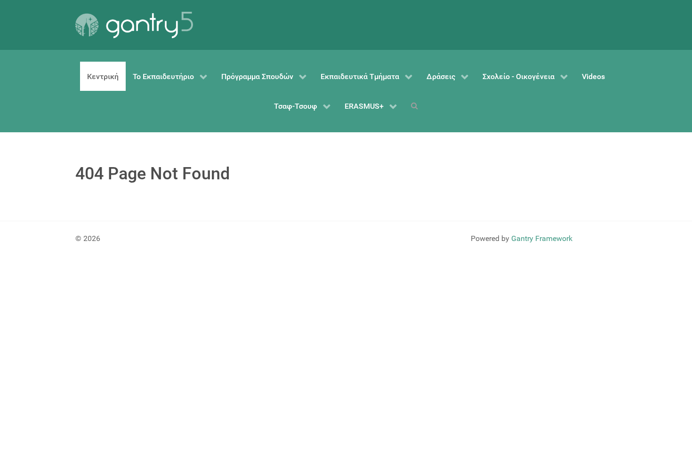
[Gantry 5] (134, 25)
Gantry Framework (541, 238)
